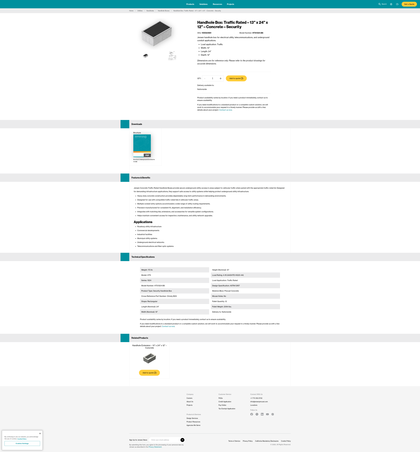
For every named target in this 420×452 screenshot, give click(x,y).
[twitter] (257, 414)
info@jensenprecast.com (259, 402)
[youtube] (267, 414)
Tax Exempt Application (227, 409)
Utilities (140, 11)
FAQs (221, 398)
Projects (230, 4)
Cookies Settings (22, 443)
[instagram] (272, 414)
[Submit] (182, 440)
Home (131, 11)
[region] (22, 440)
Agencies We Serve (193, 425)
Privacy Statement (155, 447)
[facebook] (251, 414)
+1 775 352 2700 (256, 398)
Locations (253, 405)
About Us (190, 402)
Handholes (150, 11)
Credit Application (225, 402)
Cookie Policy (286, 441)
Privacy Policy (248, 441)
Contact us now (225, 110)
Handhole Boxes (163, 11)
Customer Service (225, 394)
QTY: (199, 78)
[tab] (190, 4)
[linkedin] (262, 414)
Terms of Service (234, 441)
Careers (189, 398)
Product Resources (193, 422)
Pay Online (222, 405)
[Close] (40, 433)
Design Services (192, 418)
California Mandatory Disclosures (266, 441)
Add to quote (234, 78)
